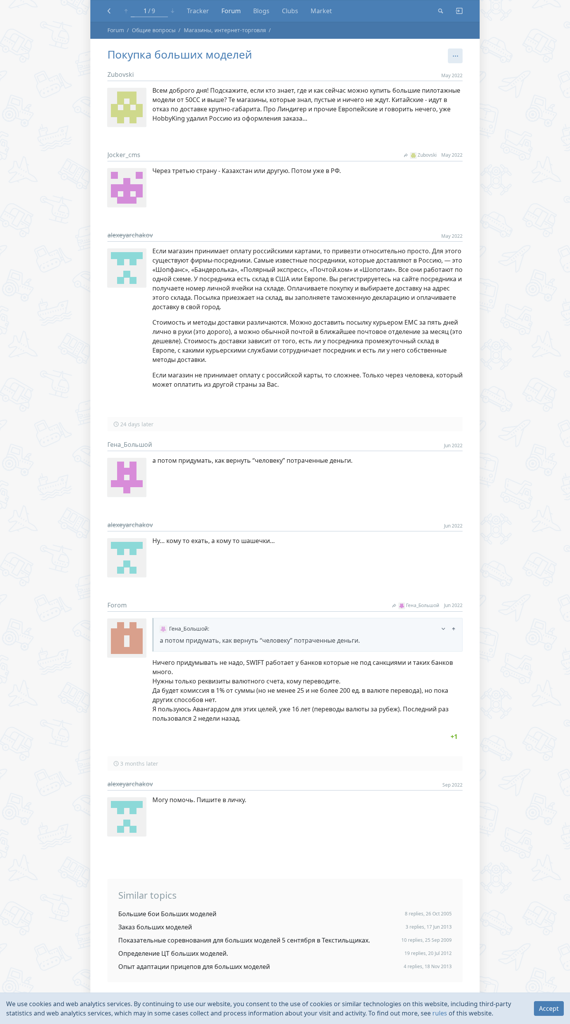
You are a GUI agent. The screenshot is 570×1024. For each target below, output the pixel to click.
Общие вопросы (154, 30)
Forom (117, 605)
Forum (231, 11)
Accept (549, 1008)
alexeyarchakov (130, 235)
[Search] (440, 11)
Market (321, 11)
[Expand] (443, 629)
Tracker (198, 11)
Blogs (261, 11)
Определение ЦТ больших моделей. (173, 953)
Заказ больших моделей (155, 927)
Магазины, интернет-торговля (225, 30)
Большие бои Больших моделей (167, 914)
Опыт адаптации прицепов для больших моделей (194, 966)
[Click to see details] (454, 736)
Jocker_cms (123, 154)
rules (439, 1013)
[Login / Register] (456, 11)
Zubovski (120, 74)
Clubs (290, 11)
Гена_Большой (129, 444)
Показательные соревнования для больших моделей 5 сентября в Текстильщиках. (244, 940)
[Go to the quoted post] (454, 629)
